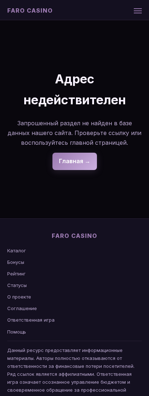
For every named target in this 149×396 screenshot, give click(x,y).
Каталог (16, 250)
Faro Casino (30, 10)
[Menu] (138, 10)
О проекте (19, 297)
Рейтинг (16, 274)
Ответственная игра (31, 320)
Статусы (17, 285)
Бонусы (15, 262)
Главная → (74, 161)
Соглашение (22, 308)
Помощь (16, 332)
